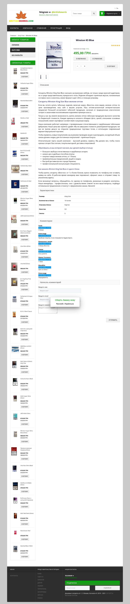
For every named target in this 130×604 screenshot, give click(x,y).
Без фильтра (17, 55)
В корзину (25, 76)
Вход (68, 28)
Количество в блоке (46, 201)
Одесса (40, 577)
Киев (39, 574)
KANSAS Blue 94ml (25, 166)
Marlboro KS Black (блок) (25, 484)
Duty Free (16, 50)
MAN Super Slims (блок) (25, 397)
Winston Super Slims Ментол (26, 199)
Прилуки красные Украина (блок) (26, 449)
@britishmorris (59, 12)
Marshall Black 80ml (26, 101)
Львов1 (40, 586)
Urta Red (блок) (25, 263)
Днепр (40, 583)
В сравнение (97, 59)
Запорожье (42, 592)
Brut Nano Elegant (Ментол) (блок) (25, 232)
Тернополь (42, 589)
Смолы (41, 213)
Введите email (43, 296)
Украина (15, 45)
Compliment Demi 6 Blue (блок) (26, 69)
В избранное (81, 59)
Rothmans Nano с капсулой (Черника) (26, 499)
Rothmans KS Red (25, 181)
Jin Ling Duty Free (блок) (25, 280)
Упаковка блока (45, 205)
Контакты (14, 28)
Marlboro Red (24, 118)
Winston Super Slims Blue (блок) (26, 432)
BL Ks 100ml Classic (26, 311)
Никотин (42, 209)
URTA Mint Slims (25, 413)
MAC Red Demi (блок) (27, 513)
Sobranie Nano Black (26, 379)
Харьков (41, 580)
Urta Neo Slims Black (26, 465)
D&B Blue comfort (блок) (25, 347)
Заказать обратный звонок (48, 15)
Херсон (40, 595)
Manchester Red (25, 531)
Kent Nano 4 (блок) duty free (26, 362)
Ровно (40, 598)
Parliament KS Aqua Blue (26, 297)
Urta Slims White (25, 246)
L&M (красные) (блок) (27, 216)
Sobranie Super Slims (26, 83)
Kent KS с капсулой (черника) (26, 329)
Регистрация (56, 28)
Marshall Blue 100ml (26, 546)
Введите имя (42, 287)
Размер (41, 196)
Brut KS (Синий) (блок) (25, 151)
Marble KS (23, 133)
